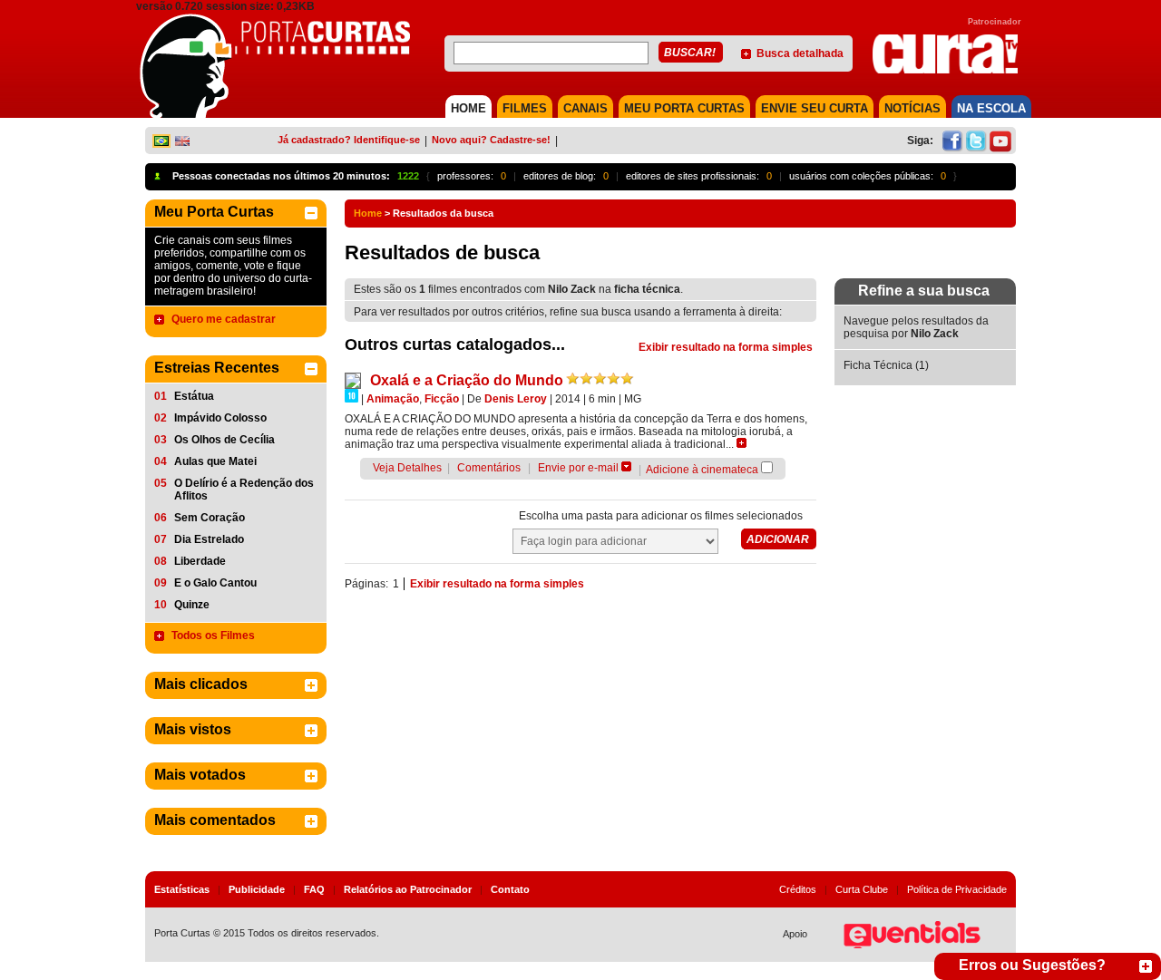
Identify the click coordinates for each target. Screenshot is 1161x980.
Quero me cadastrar (223, 319)
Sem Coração (209, 517)
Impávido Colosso (220, 418)
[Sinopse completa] (741, 443)
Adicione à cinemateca (702, 469)
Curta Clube (861, 889)
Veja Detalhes (407, 467)
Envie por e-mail (578, 467)
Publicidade (257, 889)
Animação (392, 399)
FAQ (314, 889)
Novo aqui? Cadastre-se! (491, 139)
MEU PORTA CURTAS (684, 108)
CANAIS (585, 108)
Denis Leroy (515, 399)
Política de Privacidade (957, 889)
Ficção (441, 399)
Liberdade (200, 561)
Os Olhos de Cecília (224, 439)
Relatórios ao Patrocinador (408, 889)
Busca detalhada (800, 53)
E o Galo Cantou (215, 583)
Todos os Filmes (213, 635)
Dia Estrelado (209, 539)
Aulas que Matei (215, 461)
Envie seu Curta (814, 108)
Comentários (489, 467)
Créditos (797, 889)
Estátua (194, 396)
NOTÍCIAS (912, 108)
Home (368, 213)
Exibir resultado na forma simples (726, 347)
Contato (510, 889)
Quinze (192, 604)
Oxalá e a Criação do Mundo (466, 380)
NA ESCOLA (991, 108)
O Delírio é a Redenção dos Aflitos (244, 489)
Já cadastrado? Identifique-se (349, 139)
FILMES (524, 108)
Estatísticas (182, 889)
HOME (468, 108)
